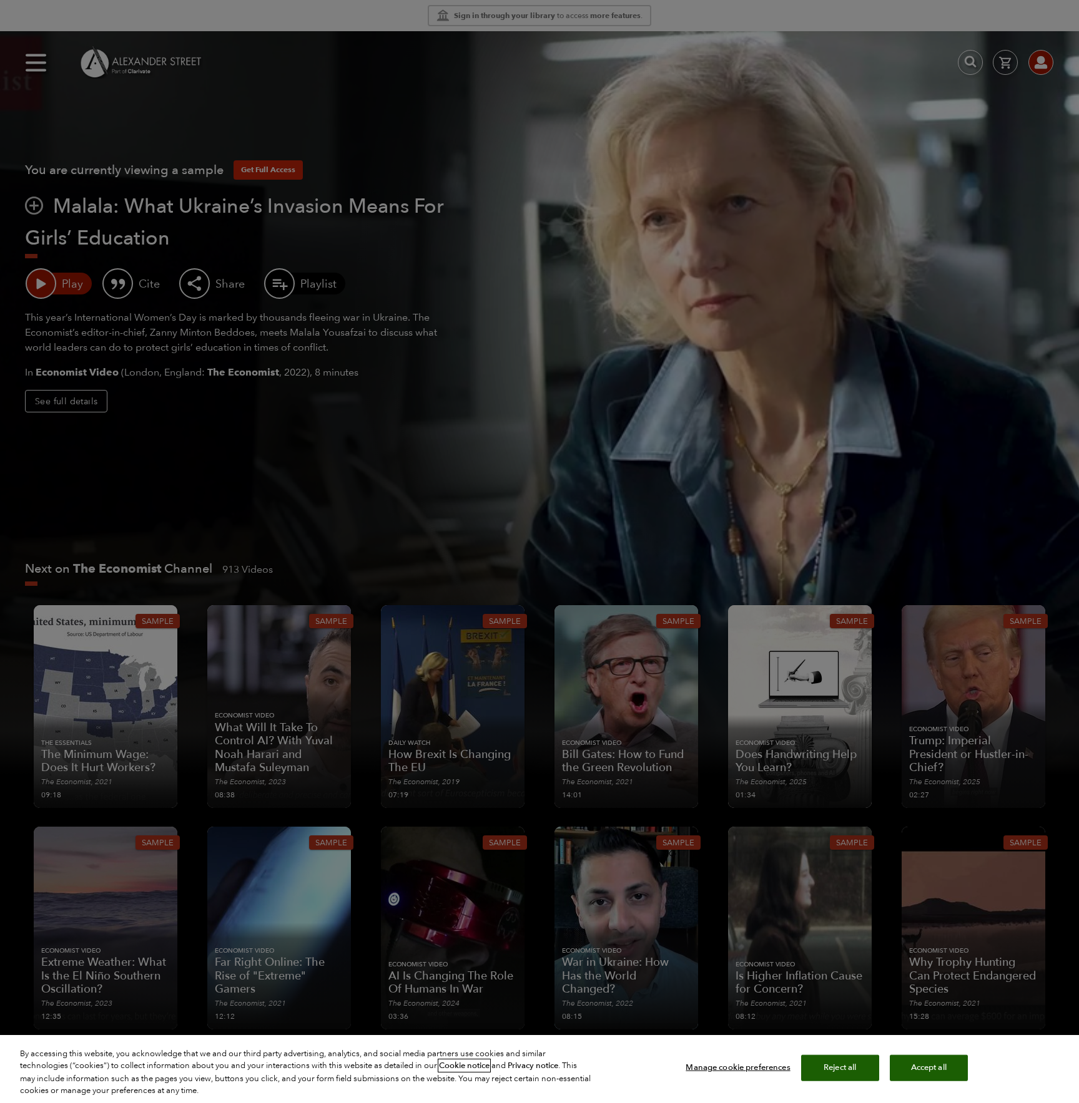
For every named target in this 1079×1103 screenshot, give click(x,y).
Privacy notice (533, 1065)
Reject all (840, 1067)
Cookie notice (464, 1065)
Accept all (929, 1067)
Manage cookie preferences (738, 1067)
